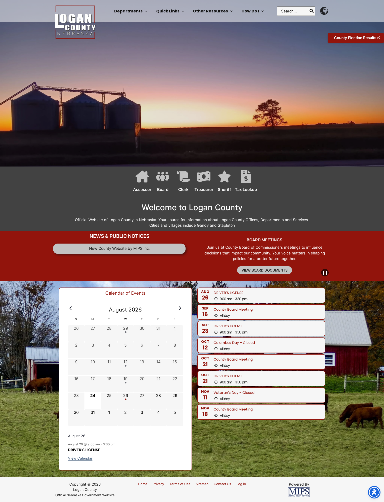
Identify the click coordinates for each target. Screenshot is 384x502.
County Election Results (355, 38)
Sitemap (202, 484)
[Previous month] (70, 308)
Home (142, 484)
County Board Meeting (233, 309)
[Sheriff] (221, 182)
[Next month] (180, 308)
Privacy (158, 484)
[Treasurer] (201, 182)
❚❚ (325, 272)
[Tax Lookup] (243, 182)
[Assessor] (139, 182)
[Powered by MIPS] (299, 492)
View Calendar (80, 458)
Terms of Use (179, 484)
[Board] (160, 182)
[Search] (312, 11)
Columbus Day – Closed (234, 342)
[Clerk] (180, 182)
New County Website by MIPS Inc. (119, 248)
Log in (241, 484)
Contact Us (222, 484)
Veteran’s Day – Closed (234, 392)
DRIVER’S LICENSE (84, 450)
